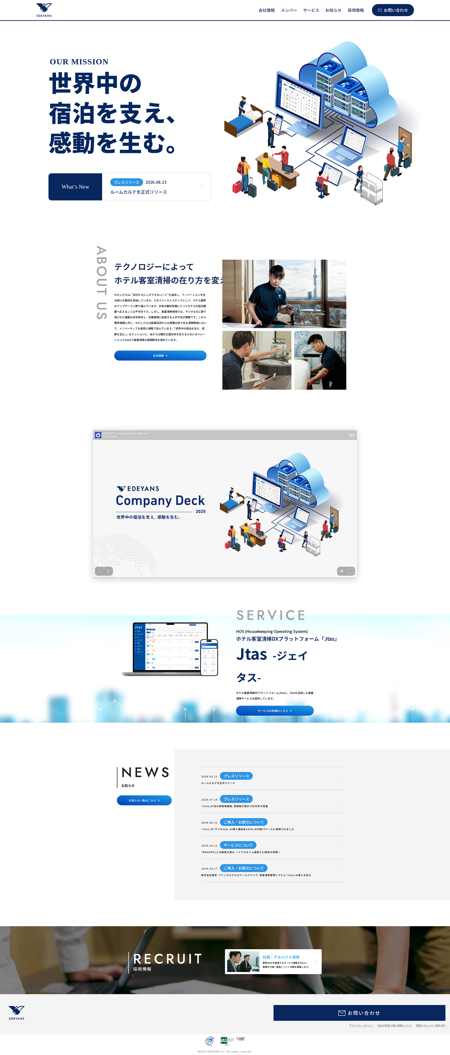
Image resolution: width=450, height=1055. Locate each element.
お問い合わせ (396, 10)
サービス (311, 10)
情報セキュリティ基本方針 (430, 1025)
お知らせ (333, 10)
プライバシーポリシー (361, 1025)
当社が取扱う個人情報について (395, 1025)
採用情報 (356, 10)
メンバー (289, 10)
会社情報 (267, 10)
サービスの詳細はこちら (273, 711)
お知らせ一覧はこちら (142, 800)
